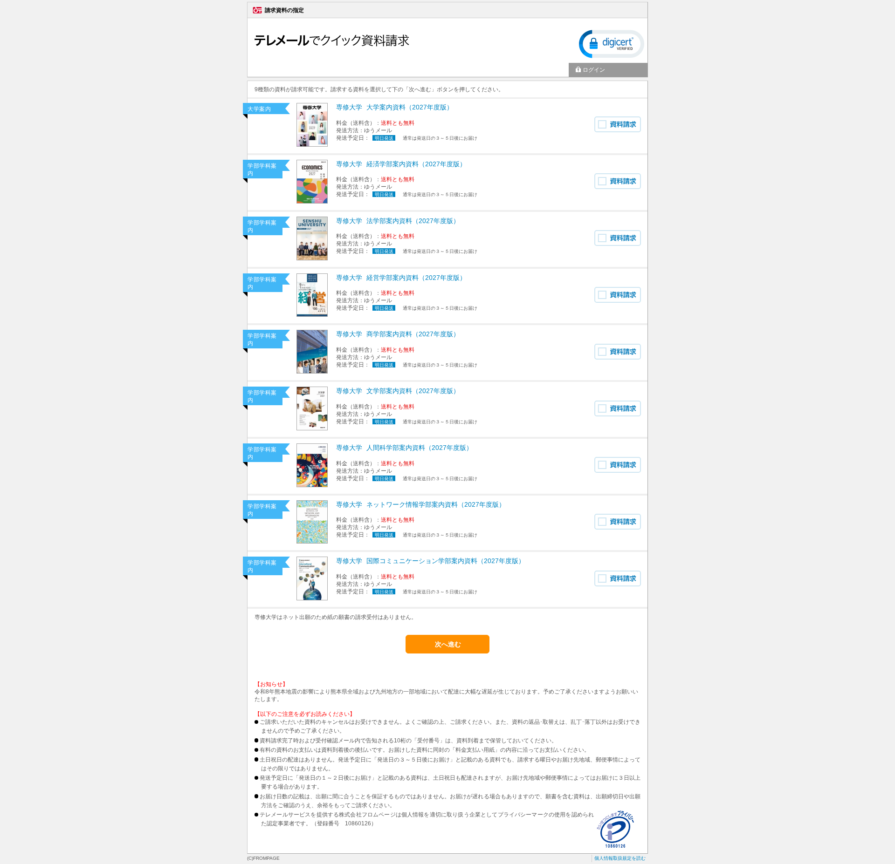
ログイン (594, 70)
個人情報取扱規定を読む (620, 858)
